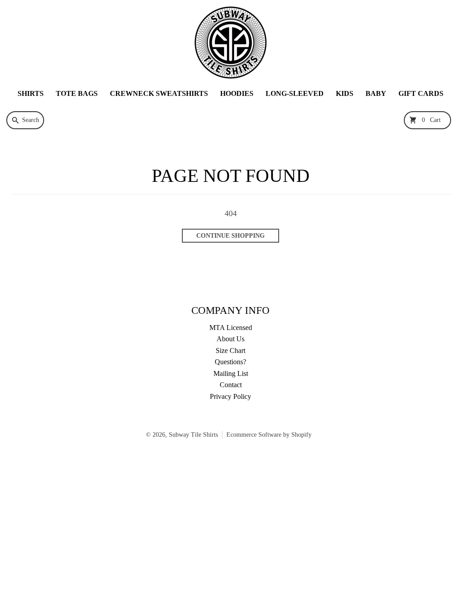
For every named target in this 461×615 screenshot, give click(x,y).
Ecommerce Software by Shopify (269, 434)
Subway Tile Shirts (193, 434)
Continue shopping (230, 235)
